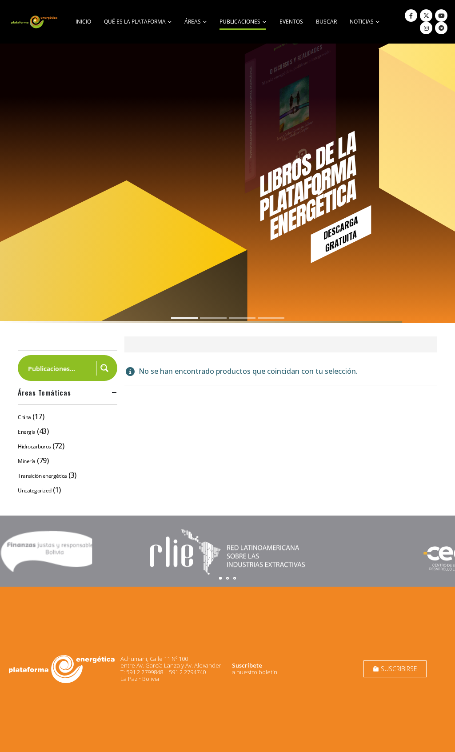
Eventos (291, 21)
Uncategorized (35, 490)
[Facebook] (411, 15)
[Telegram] (441, 28)
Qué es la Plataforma (135, 21)
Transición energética (42, 476)
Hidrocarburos (34, 446)
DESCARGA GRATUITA (340, 233)
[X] (426, 15)
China (24, 417)
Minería (27, 461)
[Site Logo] (35, 22)
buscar (326, 21)
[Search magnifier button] (104, 368)
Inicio (83, 21)
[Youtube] (441, 15)
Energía (27, 432)
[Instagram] (426, 28)
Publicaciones (240, 21)
